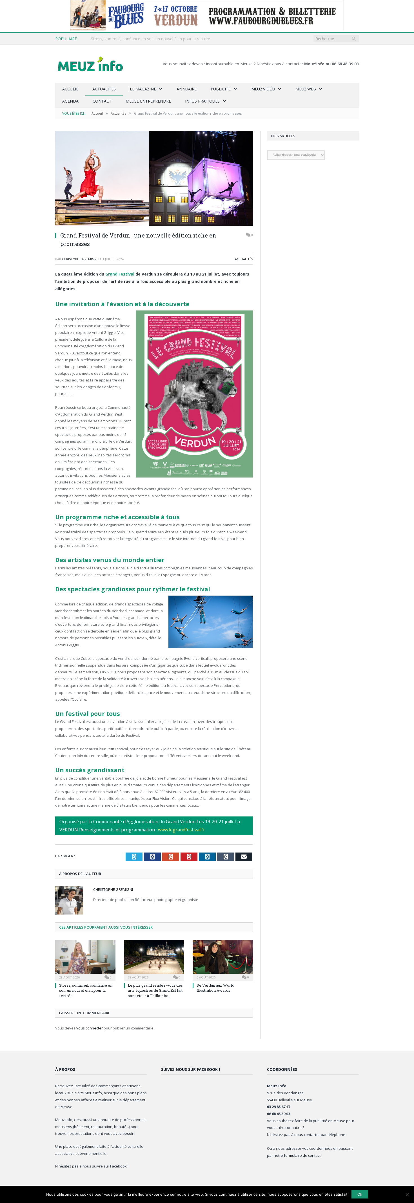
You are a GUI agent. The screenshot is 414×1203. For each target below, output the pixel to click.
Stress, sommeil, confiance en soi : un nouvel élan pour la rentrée (150, 38)
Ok (359, 1194)
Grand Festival (119, 274)
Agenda (70, 101)
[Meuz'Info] (90, 64)
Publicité (221, 89)
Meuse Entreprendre (148, 101)
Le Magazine (143, 89)
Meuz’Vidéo (263, 89)
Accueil (70, 89)
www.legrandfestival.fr (181, 830)
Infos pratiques (202, 101)
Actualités (104, 89)
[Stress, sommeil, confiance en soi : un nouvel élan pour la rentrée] (85, 959)
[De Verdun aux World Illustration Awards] (223, 959)
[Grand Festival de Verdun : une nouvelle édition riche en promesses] (154, 179)
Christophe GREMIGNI (79, 259)
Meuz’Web (305, 89)
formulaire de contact (302, 1155)
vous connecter (89, 1028)
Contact (102, 101)
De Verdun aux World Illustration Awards (215, 988)
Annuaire (187, 89)
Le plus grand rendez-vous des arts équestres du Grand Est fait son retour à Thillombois (155, 990)
